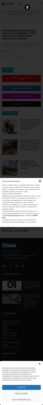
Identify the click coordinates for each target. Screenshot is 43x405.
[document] (21, 202)
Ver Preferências (21, 400)
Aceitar (21, 387)
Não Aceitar (21, 394)
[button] (40, 364)
